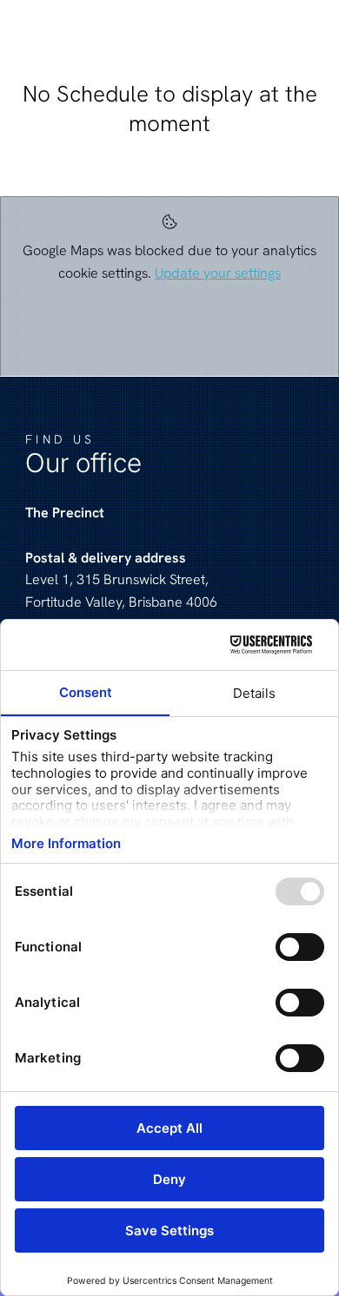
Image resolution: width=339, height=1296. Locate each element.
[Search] (308, 31)
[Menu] (265, 31)
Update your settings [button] (218, 273)
